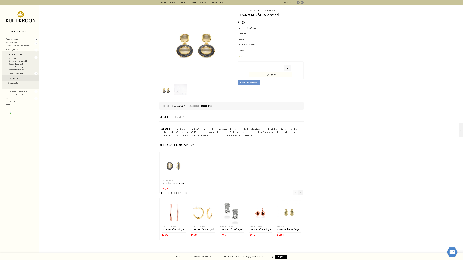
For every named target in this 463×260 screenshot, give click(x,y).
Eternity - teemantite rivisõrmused (18, 46)
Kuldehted (12, 58)
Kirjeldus (165, 117)
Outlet (8, 104)
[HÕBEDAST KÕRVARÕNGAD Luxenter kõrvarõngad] (461, 130)
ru (288, 3)
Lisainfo (180, 117)
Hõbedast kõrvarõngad (16, 67)
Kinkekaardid (10, 101)
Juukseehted (12, 86)
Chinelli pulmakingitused (15, 94)
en (291, 3)
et (285, 3)
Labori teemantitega (15, 54)
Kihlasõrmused (11, 43)
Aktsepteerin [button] (280, 257)
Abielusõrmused (12, 39)
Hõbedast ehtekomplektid (17, 61)
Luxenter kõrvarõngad (173, 183)
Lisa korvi (270, 75)
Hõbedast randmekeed (16, 70)
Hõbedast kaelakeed (15, 64)
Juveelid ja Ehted (12, 50)
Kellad (8, 98)
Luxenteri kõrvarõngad (260, 229)
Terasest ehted (13, 78)
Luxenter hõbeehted (15, 74)
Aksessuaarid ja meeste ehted (17, 91)
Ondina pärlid (13, 83)
